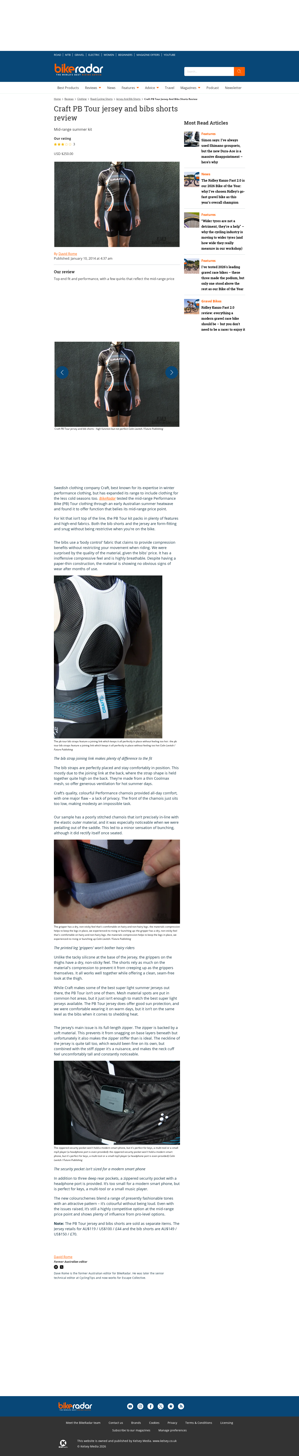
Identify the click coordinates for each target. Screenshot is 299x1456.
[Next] (171, 372)
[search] (239, 71)
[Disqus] (121, 1344)
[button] (117, 386)
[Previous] (62, 372)
